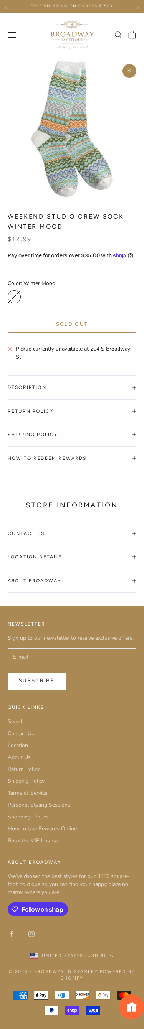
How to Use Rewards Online (42, 828)
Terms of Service (27, 793)
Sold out (72, 324)
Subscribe (37, 680)
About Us (19, 757)
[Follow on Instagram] (31, 934)
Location (18, 745)
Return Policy (24, 769)
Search (16, 721)
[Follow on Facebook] (11, 934)
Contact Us (21, 733)
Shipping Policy (26, 781)
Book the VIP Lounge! (34, 840)
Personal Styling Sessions (39, 804)
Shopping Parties (28, 816)
